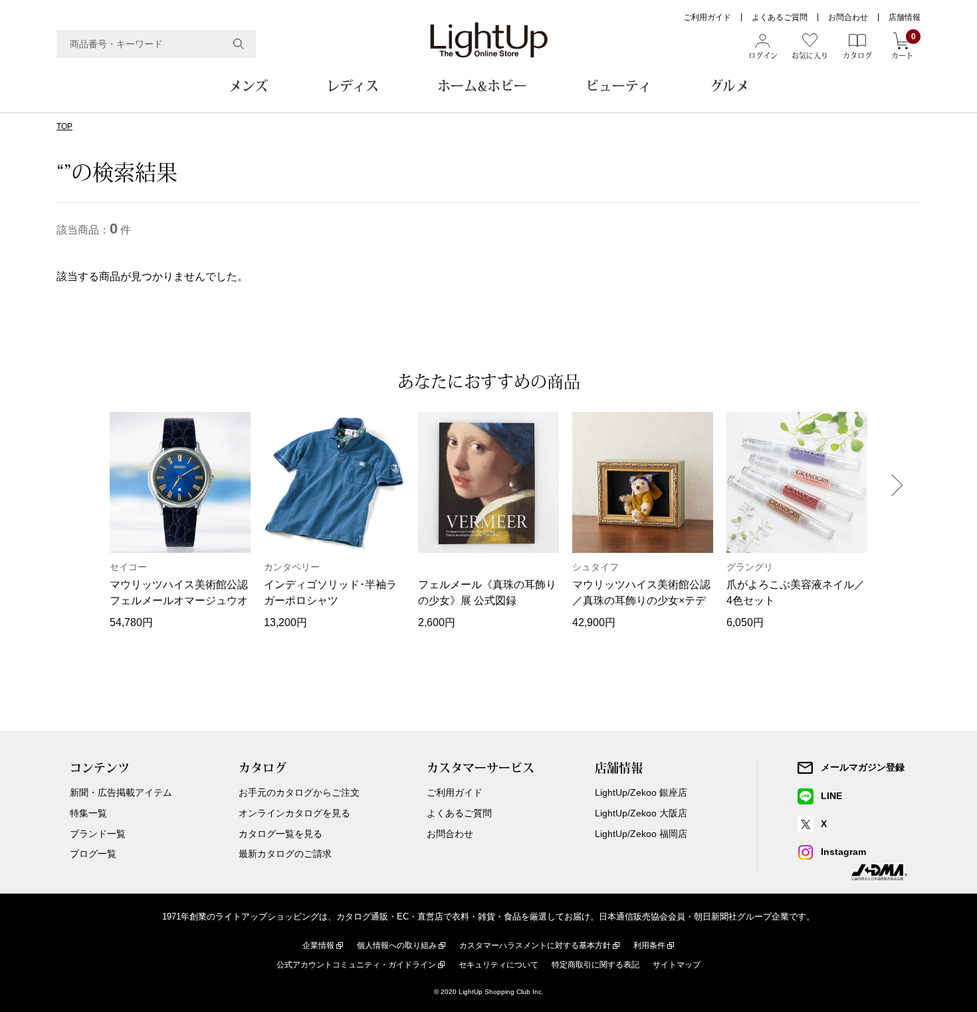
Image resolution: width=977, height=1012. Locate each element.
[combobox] (156, 44)
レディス (352, 85)
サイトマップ (677, 964)
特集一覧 (88, 813)
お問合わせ (848, 17)
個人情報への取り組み (397, 945)
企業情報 (318, 945)
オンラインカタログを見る (294, 813)
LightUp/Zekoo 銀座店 (641, 792)
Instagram (843, 851)
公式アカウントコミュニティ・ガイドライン (356, 964)
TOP (64, 126)
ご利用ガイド (707, 17)
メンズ (248, 85)
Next (897, 485)
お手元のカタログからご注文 (299, 792)
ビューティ (618, 85)
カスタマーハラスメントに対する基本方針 (535, 945)
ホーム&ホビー (482, 85)
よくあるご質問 (780, 17)
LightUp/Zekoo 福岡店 (641, 833)
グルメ (729, 85)
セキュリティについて (498, 964)
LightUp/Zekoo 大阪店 (641, 813)
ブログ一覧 (93, 853)
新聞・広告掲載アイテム (121, 792)
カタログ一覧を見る (280, 833)
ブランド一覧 (98, 833)
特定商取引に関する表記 (595, 964)
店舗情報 (905, 17)
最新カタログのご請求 (285, 853)
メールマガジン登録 (863, 767)
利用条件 (649, 945)
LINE (831, 795)
